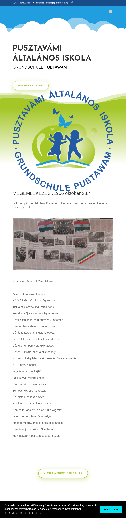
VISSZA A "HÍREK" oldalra (63, 473)
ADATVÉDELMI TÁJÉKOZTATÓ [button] (23, 513)
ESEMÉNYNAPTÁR (30, 85)
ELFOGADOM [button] (111, 509)
